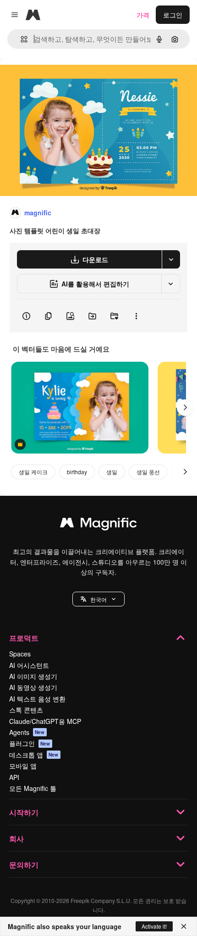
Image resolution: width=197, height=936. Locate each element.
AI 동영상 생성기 (33, 687)
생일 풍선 (148, 472)
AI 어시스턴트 (29, 665)
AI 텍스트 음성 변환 (37, 698)
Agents (27, 732)
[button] (98, 599)
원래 (53, 79)
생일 (111, 472)
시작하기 (23, 812)
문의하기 (23, 864)
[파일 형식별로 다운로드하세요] (171, 259)
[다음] (185, 408)
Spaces (20, 653)
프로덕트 (23, 638)
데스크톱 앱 (34, 754)
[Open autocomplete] (20, 39)
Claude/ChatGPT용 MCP (45, 721)
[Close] (183, 926)
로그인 (172, 14)
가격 (143, 14)
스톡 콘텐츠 (26, 709)
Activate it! (154, 926)
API (14, 777)
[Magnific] (98, 525)
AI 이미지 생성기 (33, 676)
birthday (77, 472)
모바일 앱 (23, 765)
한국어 (98, 599)
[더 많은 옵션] (136, 316)
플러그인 (29, 743)
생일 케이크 (33, 472)
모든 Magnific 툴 (32, 788)
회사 (16, 838)
